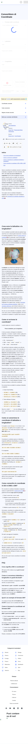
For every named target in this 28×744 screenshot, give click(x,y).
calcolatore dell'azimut (6, 306)
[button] (14, 99)
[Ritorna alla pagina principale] (8, 2)
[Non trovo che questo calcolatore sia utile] (9, 143)
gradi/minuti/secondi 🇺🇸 (19, 490)
